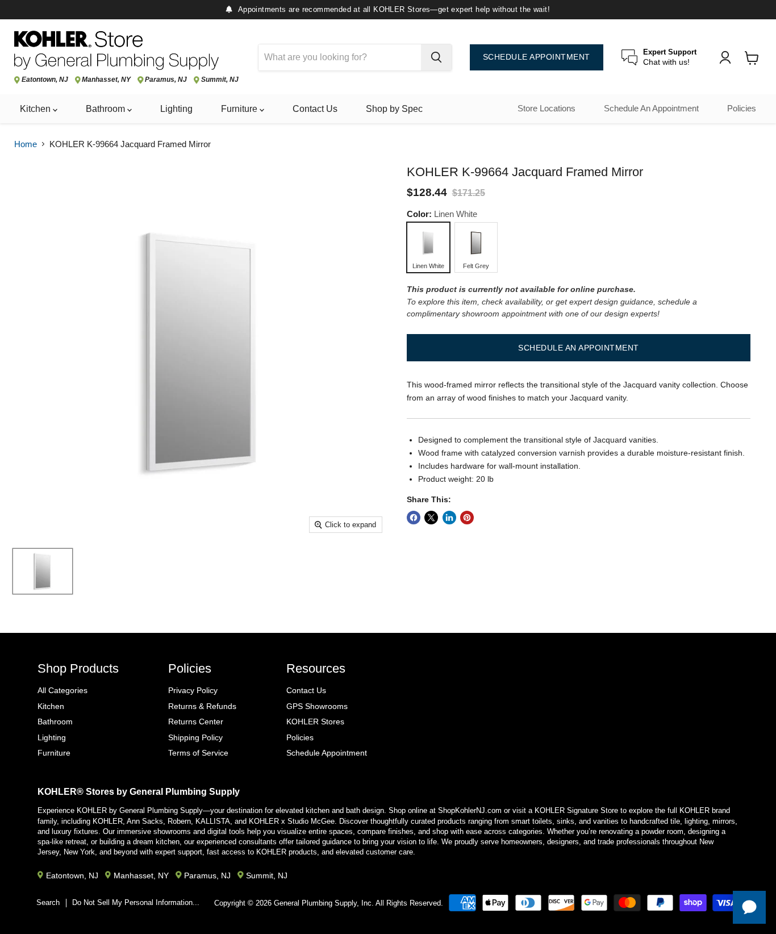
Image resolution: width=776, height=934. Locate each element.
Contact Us (315, 109)
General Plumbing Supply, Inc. (324, 903)
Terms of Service (198, 752)
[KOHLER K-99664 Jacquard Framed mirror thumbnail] (42, 571)
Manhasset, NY (106, 80)
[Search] (436, 57)
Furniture (240, 109)
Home (25, 144)
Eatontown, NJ (45, 80)
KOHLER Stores (315, 721)
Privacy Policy (193, 690)
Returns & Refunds (202, 706)
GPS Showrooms (317, 706)
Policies (741, 108)
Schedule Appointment (326, 752)
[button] (578, 347)
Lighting (176, 109)
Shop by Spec (394, 109)
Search (48, 902)
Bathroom (106, 109)
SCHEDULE (536, 57)
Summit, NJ (220, 80)
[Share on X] (431, 517)
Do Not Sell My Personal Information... (135, 902)
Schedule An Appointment (651, 108)
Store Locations (546, 108)
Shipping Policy (195, 737)
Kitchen (36, 109)
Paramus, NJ (166, 80)
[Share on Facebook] (413, 517)
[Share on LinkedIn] (449, 517)
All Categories (62, 690)
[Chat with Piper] (749, 907)
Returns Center (195, 721)
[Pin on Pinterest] (467, 517)
